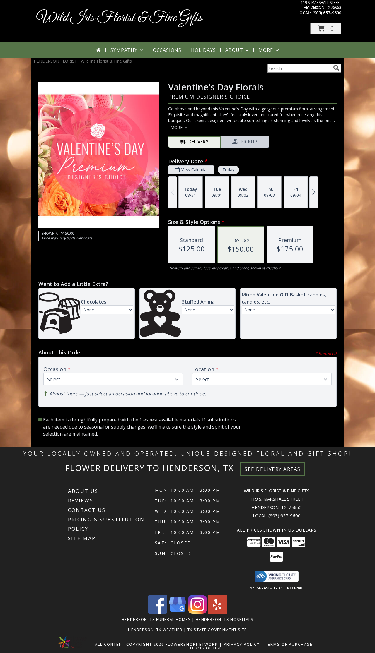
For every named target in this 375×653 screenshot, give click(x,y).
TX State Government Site (217, 629)
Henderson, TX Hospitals (224, 619)
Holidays (203, 50)
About (234, 50)
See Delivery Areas (273, 469)
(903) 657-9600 (326, 13)
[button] (325, 28)
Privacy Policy (242, 644)
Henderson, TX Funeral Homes (156, 619)
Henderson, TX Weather (155, 629)
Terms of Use (206, 648)
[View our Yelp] (217, 612)
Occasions (167, 50)
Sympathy (123, 50)
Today (228, 169)
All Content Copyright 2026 (129, 644)
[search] (336, 68)
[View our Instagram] (197, 612)
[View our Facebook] (157, 612)
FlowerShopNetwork (192, 644)
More (265, 50)
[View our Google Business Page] (177, 612)
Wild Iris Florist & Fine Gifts (119, 18)
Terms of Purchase (289, 644)
